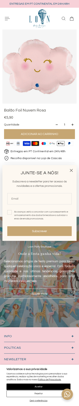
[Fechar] (71, 170)
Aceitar (39, 386)
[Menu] (7, 19)
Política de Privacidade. (49, 379)
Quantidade (11, 124)
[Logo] (39, 18)
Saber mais (39, 293)
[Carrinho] (72, 18)
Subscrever (39, 231)
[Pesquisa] (64, 18)
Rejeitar (38, 393)
